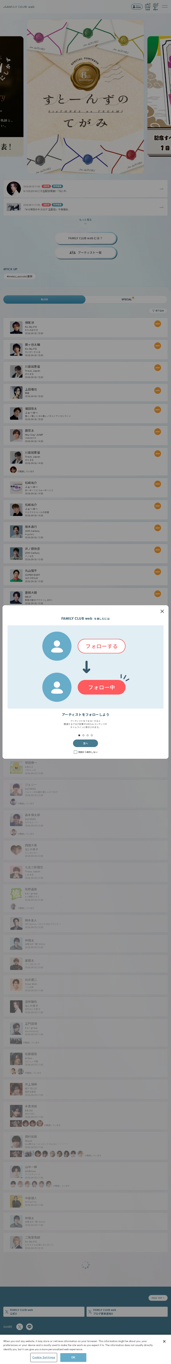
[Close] (164, 1341)
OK (73, 1357)
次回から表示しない (88, 752)
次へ (85, 743)
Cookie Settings (43, 1357)
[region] (85, 1349)
